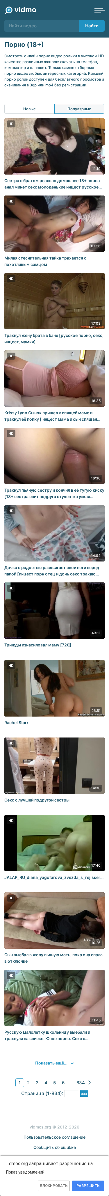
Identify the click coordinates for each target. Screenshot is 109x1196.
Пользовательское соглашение (54, 1137)
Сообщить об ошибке (54, 1147)
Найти (92, 26)
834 (80, 1082)
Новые (29, 108)
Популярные (79, 108)
